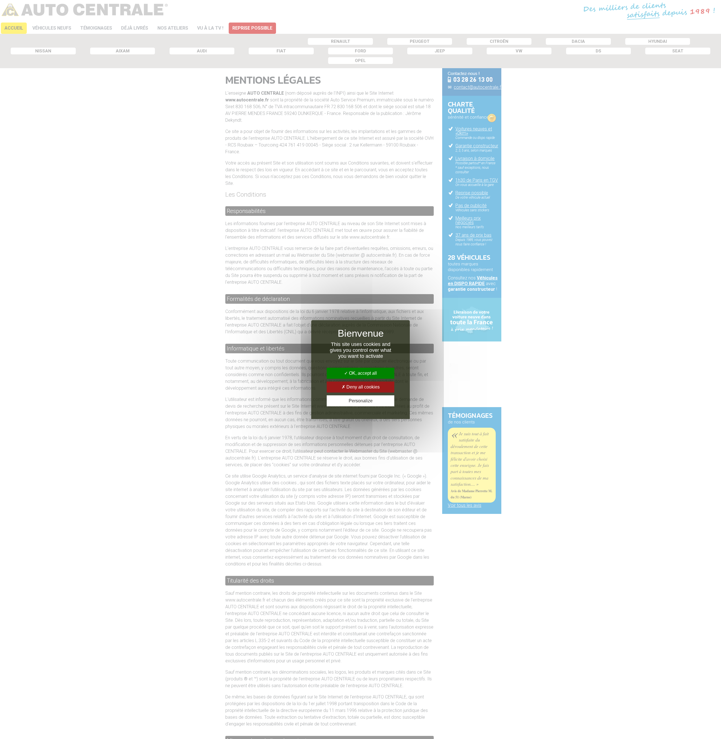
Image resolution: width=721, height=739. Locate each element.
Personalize (361, 400)
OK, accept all (362, 373)
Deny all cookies (362, 387)
